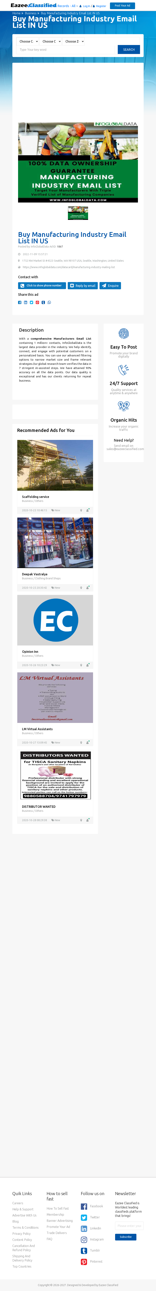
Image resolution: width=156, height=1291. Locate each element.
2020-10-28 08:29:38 (35, 820)
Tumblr (95, 1250)
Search (129, 49)
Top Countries (21, 1266)
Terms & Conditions (25, 1227)
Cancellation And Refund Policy (23, 1248)
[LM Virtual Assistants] (55, 697)
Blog (15, 1221)
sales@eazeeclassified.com (125, 449)
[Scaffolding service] (55, 465)
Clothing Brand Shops (48, 578)
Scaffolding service (35, 496)
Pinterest (96, 1261)
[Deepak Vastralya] (55, 542)
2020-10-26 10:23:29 (35, 665)
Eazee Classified (108, 1285)
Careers (17, 1203)
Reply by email (85, 285)
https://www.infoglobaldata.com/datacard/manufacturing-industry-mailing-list (69, 267)
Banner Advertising (60, 1220)
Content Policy (22, 1239)
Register (101, 6)
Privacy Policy (21, 1233)
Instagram (97, 1239)
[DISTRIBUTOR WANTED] (55, 775)
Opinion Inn (30, 651)
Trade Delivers (57, 1233)
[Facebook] (19, 302)
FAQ (49, 1239)
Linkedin (95, 1228)
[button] (23, 162)
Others (39, 500)
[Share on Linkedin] (25, 302)
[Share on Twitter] (31, 302)
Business (30, 13)
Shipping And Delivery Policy (22, 1258)
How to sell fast (58, 1208)
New (57, 510)
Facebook (96, 1206)
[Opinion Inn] (55, 620)
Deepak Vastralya (34, 574)
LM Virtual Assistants (37, 729)
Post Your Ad (122, 5)
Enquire (113, 285)
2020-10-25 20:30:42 (35, 587)
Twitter (95, 1217)
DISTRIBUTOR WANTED (39, 806)
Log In (86, 6)
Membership (55, 1214)
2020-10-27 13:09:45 (35, 742)
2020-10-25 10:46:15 (35, 510)
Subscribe (126, 1236)
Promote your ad (58, 1226)
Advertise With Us (24, 1215)
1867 (59, 246)
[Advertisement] (78, 95)
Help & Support (22, 1209)
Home (16, 13)
